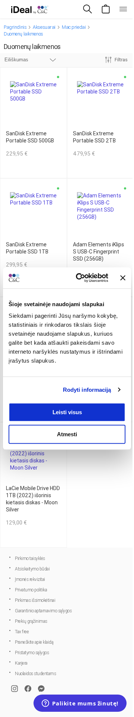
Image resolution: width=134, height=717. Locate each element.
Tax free (22, 631)
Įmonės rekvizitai (30, 579)
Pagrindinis (15, 27)
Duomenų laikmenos (23, 34)
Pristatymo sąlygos (32, 652)
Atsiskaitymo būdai (32, 569)
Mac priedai (74, 27)
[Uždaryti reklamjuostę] (122, 277)
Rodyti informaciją (87, 390)
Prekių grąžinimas (31, 621)
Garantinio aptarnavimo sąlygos (43, 610)
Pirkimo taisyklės (30, 558)
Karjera (21, 663)
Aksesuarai (44, 27)
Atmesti (67, 434)
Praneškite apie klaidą (34, 642)
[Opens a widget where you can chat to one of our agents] (80, 704)
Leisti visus (67, 412)
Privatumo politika (31, 590)
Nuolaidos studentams (35, 673)
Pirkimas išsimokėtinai (35, 600)
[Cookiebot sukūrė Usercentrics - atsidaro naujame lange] (80, 278)
